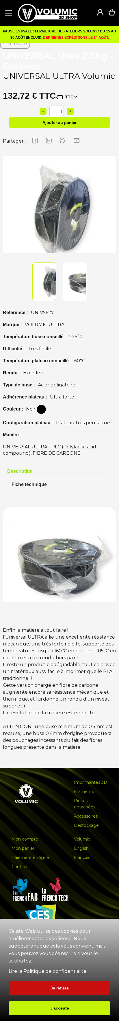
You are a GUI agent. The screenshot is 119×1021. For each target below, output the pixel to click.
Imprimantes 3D (90, 782)
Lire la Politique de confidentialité (47, 971)
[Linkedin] (46, 140)
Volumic (82, 839)
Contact (20, 866)
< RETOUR (15, 43)
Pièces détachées (84, 804)
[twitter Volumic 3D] (59, 140)
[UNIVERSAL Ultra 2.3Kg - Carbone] (59, 212)
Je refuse (60, 988)
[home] (53, 13)
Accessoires (86, 816)
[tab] (58, 471)
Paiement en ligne (30, 857)
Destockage (86, 825)
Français (82, 857)
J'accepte (59, 1008)
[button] (7, 13)
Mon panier (23, 848)
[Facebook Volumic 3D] (32, 140)
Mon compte (25, 839)
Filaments (84, 791)
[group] (59, 212)
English (81, 848)
